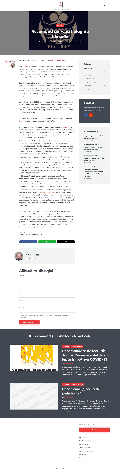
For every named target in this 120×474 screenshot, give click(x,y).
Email (21, 300)
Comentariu (22, 275)
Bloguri (59, 25)
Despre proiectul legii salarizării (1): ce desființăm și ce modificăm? (94, 158)
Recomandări (88, 75)
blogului (64, 127)
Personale (87, 89)
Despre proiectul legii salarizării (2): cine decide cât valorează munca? (93, 147)
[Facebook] (86, 115)
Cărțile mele (87, 86)
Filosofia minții (88, 68)
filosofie (26, 234)
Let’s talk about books (57, 60)
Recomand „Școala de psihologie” (81, 391)
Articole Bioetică (89, 79)
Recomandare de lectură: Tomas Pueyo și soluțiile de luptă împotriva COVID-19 (85, 355)
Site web (21, 308)
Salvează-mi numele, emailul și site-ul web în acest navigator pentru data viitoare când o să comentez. (45, 316)
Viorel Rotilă (32, 254)
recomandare (36, 234)
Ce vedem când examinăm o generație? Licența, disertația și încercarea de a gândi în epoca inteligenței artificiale (94, 171)
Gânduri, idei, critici (89, 72)
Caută (94, 430)
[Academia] (91, 115)
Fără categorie (77, 384)
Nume (21, 293)
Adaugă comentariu (45, 42)
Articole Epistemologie (91, 82)
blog (26, 67)
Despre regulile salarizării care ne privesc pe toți (93, 137)
